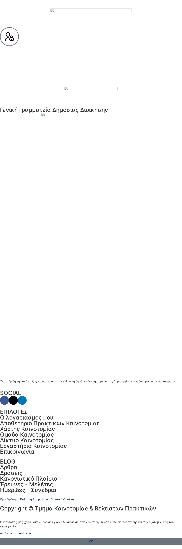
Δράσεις (11, 472)
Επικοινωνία (17, 451)
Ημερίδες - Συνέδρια (28, 489)
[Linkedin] (22, 400)
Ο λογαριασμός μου (26, 417)
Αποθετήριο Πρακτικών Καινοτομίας (50, 423)
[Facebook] (4, 400)
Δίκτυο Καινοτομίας (27, 440)
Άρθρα (8, 467)
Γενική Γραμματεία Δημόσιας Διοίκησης (54, 109)
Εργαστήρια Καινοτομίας (33, 445)
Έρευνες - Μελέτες (26, 484)
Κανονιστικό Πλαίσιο (28, 478)
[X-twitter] (13, 400)
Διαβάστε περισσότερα (15, 533)
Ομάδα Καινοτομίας (27, 434)
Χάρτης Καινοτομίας (27, 428)
